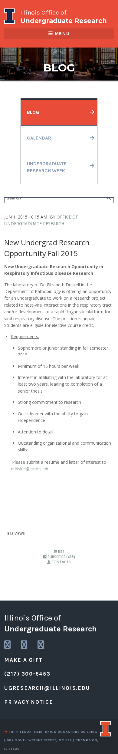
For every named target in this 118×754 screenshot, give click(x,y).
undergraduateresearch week (47, 167)
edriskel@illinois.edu (30, 469)
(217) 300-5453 (27, 674)
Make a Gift (23, 660)
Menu (62, 33)
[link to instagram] (7, 645)
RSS (60, 551)
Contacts (61, 562)
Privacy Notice (28, 702)
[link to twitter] (24, 645)
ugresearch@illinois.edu (47, 688)
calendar (39, 138)
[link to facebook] (41, 645)
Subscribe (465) (61, 556)
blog (33, 112)
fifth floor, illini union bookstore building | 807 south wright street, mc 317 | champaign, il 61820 (51, 740)
